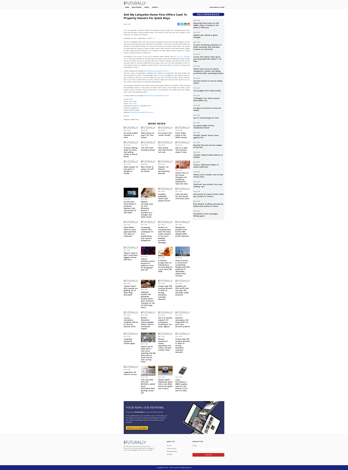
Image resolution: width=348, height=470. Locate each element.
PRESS (146, 7)
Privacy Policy (171, 448)
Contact (169, 454)
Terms (169, 445)
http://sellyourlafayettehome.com (157, 71)
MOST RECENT (137, 7)
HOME (127, 7)
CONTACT (155, 7)
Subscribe (208, 455)
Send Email (132, 103)
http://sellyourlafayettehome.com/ (142, 112)
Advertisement (172, 451)
